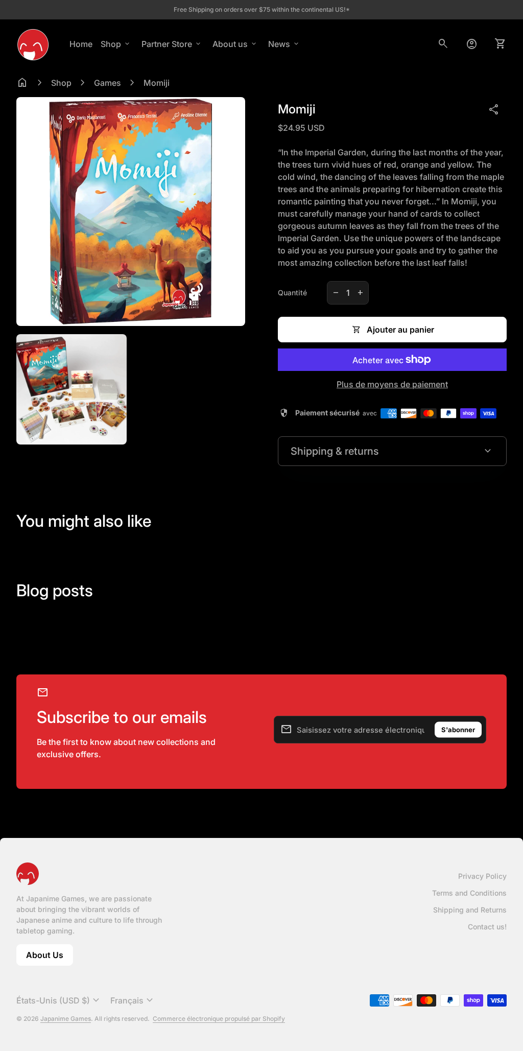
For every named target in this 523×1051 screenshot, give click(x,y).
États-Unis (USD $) (59, 1000)
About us (235, 44)
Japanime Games (65, 1018)
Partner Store (171, 44)
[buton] (59, 1000)
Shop (116, 44)
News (284, 44)
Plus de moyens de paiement (392, 384)
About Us (49, 958)
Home (80, 44)
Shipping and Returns (470, 909)
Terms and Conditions (469, 893)
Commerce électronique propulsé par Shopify (219, 1018)
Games (107, 83)
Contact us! (487, 926)
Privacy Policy (482, 876)
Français (133, 1000)
